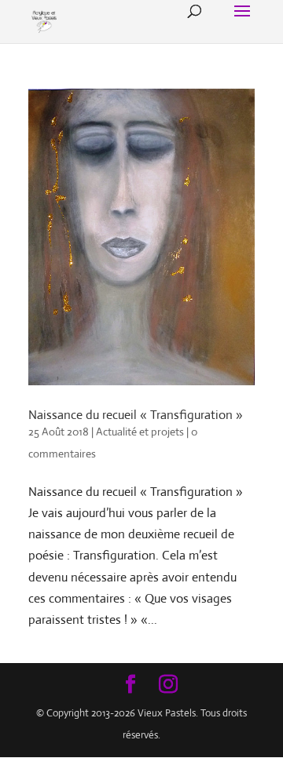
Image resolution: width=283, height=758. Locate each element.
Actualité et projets (140, 432)
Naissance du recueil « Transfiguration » (135, 414)
